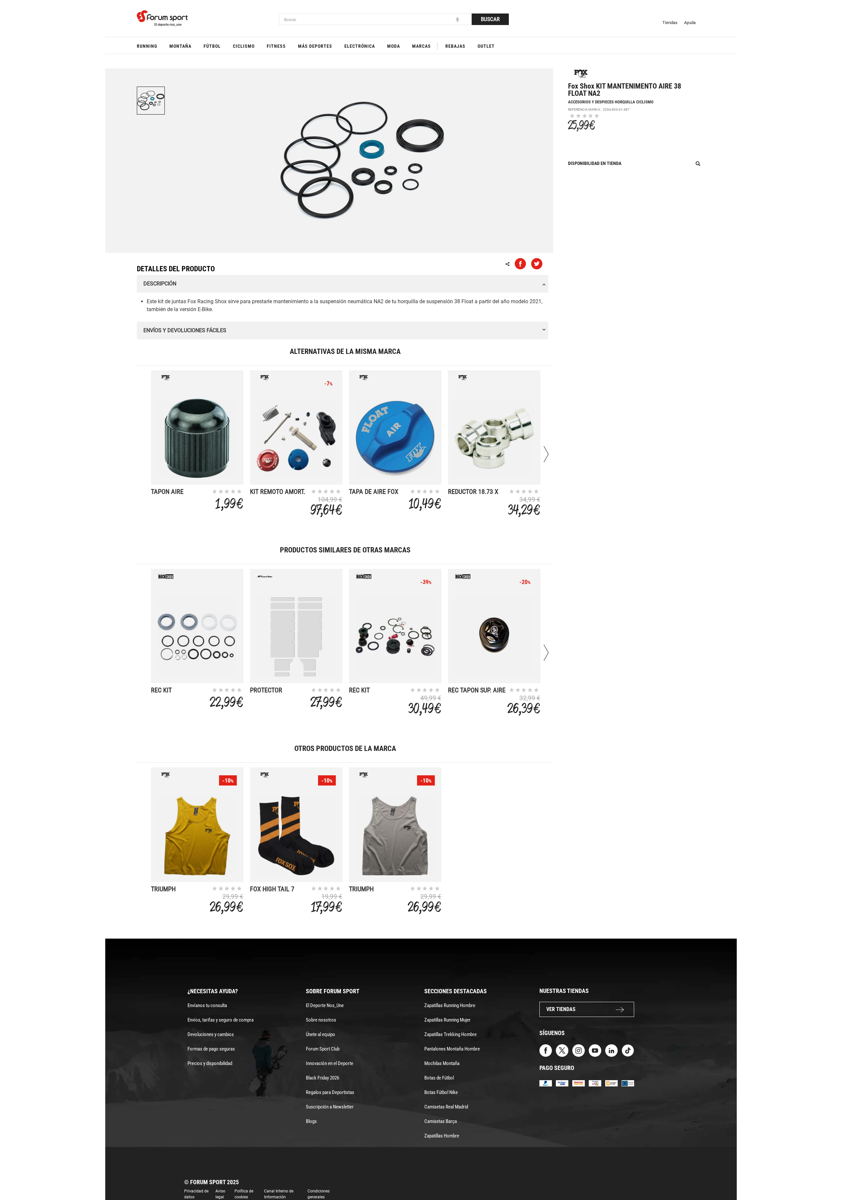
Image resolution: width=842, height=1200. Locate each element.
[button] (827, 1176)
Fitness (276, 46)
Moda (393, 46)
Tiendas (670, 22)
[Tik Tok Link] (628, 1050)
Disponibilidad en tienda (594, 163)
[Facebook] (545, 1050)
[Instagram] (578, 1050)
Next (546, 454)
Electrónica (359, 46)
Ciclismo (244, 46)
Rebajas (455, 46)
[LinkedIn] (611, 1050)
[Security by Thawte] (595, 1083)
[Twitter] (562, 1050)
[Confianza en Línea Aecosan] (611, 1083)
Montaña (180, 46)
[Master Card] (578, 1083)
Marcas (421, 46)
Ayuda (690, 22)
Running (147, 46)
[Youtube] (595, 1050)
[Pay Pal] (545, 1083)
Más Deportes (315, 46)
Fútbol (212, 46)
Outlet (486, 46)
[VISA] (562, 1083)
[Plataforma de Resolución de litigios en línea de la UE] (628, 1083)
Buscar (490, 19)
